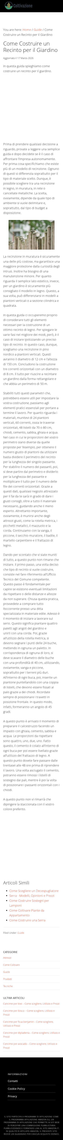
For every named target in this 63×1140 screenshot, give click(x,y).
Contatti (13, 1081)
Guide (20, 932)
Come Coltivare (11, 965)
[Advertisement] (31, 109)
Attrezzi (7, 957)
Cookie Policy (16, 1088)
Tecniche (8, 986)
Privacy (12, 1096)
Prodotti (7, 979)
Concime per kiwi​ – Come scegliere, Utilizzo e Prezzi (31, 1003)
